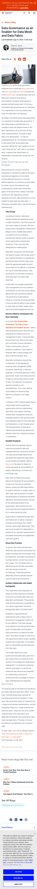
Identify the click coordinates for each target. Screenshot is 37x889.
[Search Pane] (29, 13)
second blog (10, 95)
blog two (9, 464)
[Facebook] (11, 819)
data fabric (20, 92)
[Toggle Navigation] (34, 13)
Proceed (18, 872)
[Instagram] (26, 819)
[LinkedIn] (16, 819)
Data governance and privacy (12, 747)
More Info (18, 884)
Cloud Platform (7, 827)
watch (14, 731)
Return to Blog (10, 22)
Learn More (24, 8)
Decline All (18, 878)
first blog (9, 85)
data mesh (9, 92)
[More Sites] (24, 13)
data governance (28, 89)
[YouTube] (21, 819)
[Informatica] (7, 12)
